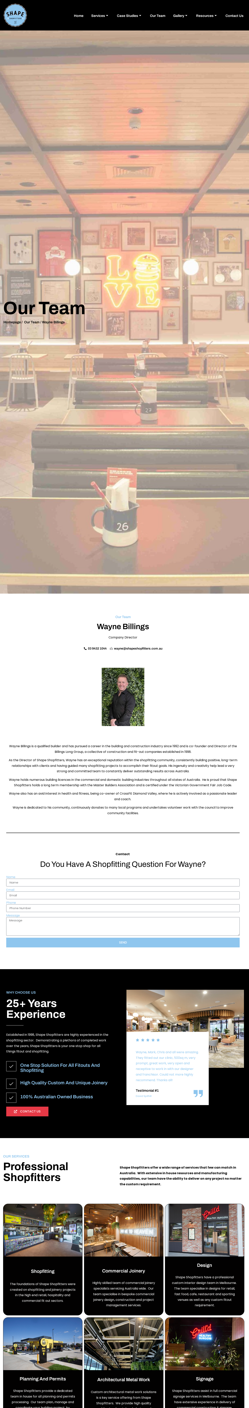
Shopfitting (42, 1271)
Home (78, 16)
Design (204, 1265)
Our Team (157, 16)
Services (98, 16)
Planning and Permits (43, 1378)
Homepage (12, 322)
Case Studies (127, 16)
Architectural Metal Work (123, 1379)
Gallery (178, 16)
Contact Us (234, 16)
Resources (205, 16)
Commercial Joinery (123, 1270)
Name (10, 877)
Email (10, 889)
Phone (11, 902)
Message (13, 915)
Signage (204, 1378)
